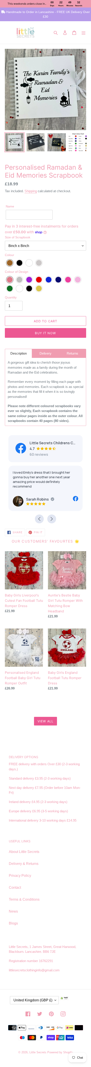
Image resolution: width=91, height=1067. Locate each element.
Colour (9, 255)
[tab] (18, 353)
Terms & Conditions (24, 899)
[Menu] (83, 32)
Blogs (13, 923)
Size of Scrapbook (17, 237)
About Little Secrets (24, 852)
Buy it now (45, 333)
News (13, 911)
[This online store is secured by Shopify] (71, 1002)
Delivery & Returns (23, 864)
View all (45, 721)
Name (10, 206)
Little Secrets (38, 1052)
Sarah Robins (37, 499)
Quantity (11, 297)
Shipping (31, 191)
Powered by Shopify (60, 1052)
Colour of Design (16, 271)
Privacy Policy (20, 875)
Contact (15, 887)
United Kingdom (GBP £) (32, 1000)
